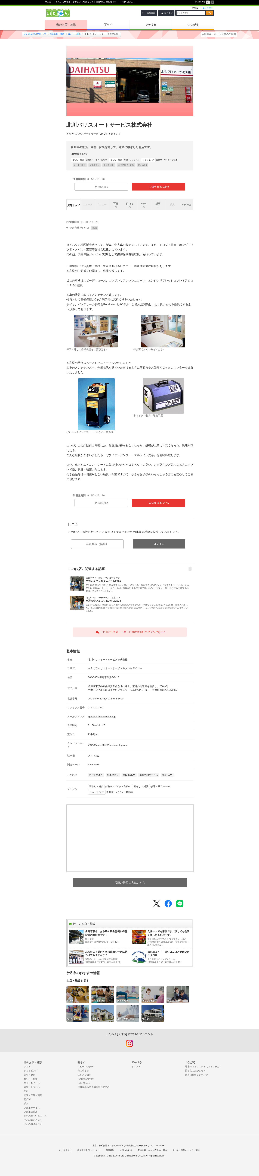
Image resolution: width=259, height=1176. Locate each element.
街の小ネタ (83, 1070)
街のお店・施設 (66, 24)
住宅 (26, 1091)
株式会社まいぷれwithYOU (111, 1145)
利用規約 (110, 1150)
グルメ (27, 1066)
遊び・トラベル (32, 1087)
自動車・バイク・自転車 (89, 160)
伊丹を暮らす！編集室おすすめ (94, 1087)
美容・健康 (29, 1074)
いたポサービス (32, 1107)
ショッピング (31, 1070)
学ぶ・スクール (32, 1083)
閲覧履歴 (151, 13)
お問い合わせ (125, 1150)
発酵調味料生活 (86, 1078)
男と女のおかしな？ (195, 1070)
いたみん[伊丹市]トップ (35, 34)
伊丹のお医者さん (33, 1124)
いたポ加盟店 (31, 1111)
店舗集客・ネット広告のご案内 (219, 34)
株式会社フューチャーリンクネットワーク (146, 1145)
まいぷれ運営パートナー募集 (186, 1150)
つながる (193, 24)
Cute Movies (84, 1083)
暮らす (108, 24)
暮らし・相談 (74, 34)
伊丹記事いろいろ (33, 1120)
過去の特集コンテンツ (196, 1074)
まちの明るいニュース (35, 1116)
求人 (26, 1103)
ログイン (168, 13)
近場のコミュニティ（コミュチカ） (203, 1066)
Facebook (93, 764)
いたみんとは (65, 1150)
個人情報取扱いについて (88, 1150)
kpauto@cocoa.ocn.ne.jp (102, 716)
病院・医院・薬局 (33, 1095)
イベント (135, 1066)
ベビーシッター (86, 1066)
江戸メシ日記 (84, 1074)
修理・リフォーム (124, 160)
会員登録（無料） (97, 544)
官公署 (27, 1099)
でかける (150, 24)
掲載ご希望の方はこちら (129, 882)
